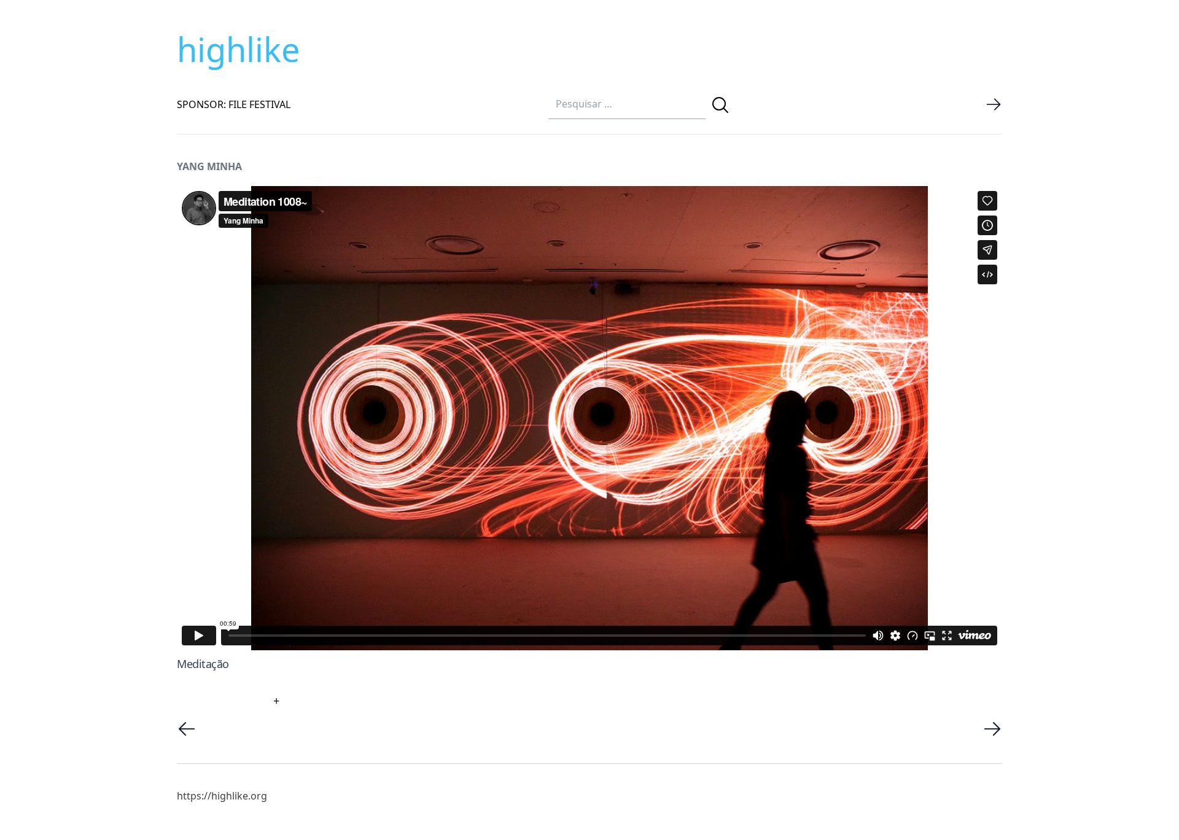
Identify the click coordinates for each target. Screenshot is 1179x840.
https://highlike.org (222, 796)
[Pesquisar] (720, 105)
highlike (238, 49)
